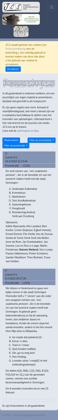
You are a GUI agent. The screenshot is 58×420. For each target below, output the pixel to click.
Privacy (51, 415)
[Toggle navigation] (52, 7)
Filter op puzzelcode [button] (15, 145)
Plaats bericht (11, 140)
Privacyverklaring (15, 48)
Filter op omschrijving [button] (40, 140)
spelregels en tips (28, 130)
